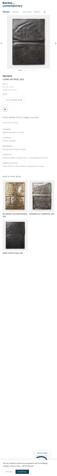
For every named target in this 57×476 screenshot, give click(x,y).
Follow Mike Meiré (14, 100)
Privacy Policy (15, 466)
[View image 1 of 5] (20, 70)
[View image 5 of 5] (37, 70)
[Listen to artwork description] (5, 109)
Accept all (22, 472)
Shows (6, 11)
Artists (15, 11)
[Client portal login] (44, 11)
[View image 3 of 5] (28, 70)
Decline (9, 472)
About (37, 11)
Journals (26, 11)
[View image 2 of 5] (24, 70)
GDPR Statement (28, 466)
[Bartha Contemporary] (13, 4)
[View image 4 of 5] (33, 70)
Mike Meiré (7, 76)
